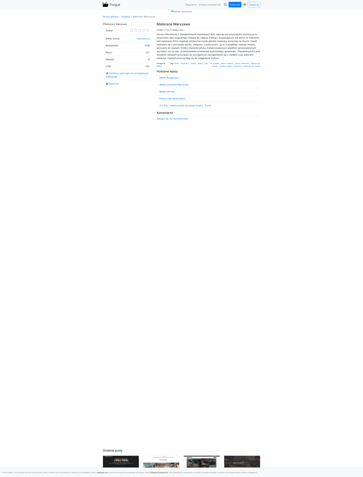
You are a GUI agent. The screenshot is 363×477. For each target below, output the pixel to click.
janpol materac (227, 63)
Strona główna (110, 16)
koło (206, 63)
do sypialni (215, 63)
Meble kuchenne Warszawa (174, 84)
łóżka (177, 63)
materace (185, 63)
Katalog (126, 16)
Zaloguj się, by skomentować (172, 118)
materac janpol (226, 66)
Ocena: (109, 30)
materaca (238, 66)
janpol (200, 63)
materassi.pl (143, 38)
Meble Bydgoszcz (169, 77)
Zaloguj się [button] (254, 4)
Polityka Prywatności (159, 472)
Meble (159, 66)
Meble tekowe (167, 91)
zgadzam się (102, 472)
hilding (193, 63)
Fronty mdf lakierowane (172, 98)
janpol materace (242, 63)
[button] (225, 4)
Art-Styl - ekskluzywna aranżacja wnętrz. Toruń (185, 105)
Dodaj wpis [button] (235, 4)
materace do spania (251, 66)
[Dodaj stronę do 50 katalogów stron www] (181, 11)
